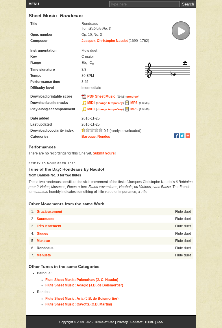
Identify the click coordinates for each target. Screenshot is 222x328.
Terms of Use (104, 322)
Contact (136, 322)
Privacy (122, 322)
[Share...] (188, 135)
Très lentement (49, 226)
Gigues (42, 233)
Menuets (44, 255)
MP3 (134, 103)
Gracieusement (49, 211)
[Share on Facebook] (176, 135)
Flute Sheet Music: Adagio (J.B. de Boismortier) (84, 285)
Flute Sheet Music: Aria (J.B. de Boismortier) (82, 298)
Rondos (103, 136)
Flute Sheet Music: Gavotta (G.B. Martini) (78, 304)
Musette (43, 241)
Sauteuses (45, 219)
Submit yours (104, 153)
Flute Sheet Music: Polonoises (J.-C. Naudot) (81, 280)
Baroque (89, 136)
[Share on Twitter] (182, 135)
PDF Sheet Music (101, 96)
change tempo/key (110, 103)
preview (132, 96)
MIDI (91, 103)
